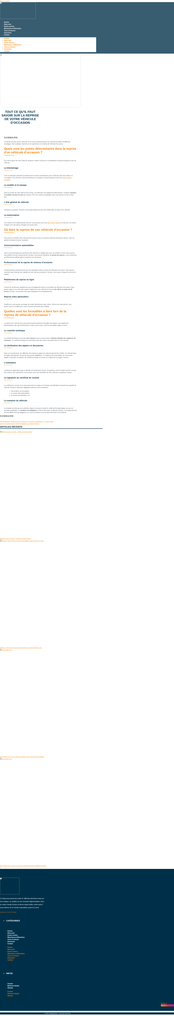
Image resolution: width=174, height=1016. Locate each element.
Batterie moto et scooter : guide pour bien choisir (15, 538)
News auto (7, 24)
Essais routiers (9, 26)
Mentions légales (13, 985)
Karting (6, 22)
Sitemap (10, 987)
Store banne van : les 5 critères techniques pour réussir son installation (22, 756)
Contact (6, 34)
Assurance (7, 32)
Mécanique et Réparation (12, 28)
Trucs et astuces (9, 30)
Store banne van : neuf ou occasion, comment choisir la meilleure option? (23, 865)
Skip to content (4, 1)
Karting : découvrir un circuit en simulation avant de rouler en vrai (21, 647)
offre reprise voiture (53, 223)
